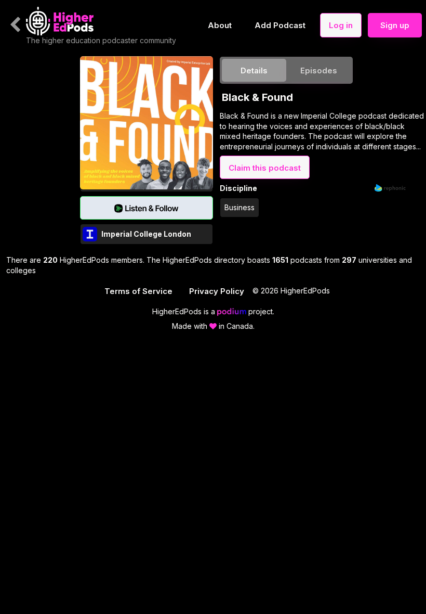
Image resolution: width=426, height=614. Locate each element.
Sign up (394, 25)
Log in (341, 25)
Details (254, 70)
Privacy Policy (216, 291)
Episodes (318, 70)
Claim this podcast (265, 168)
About (220, 25)
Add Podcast (280, 25)
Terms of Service (138, 291)
